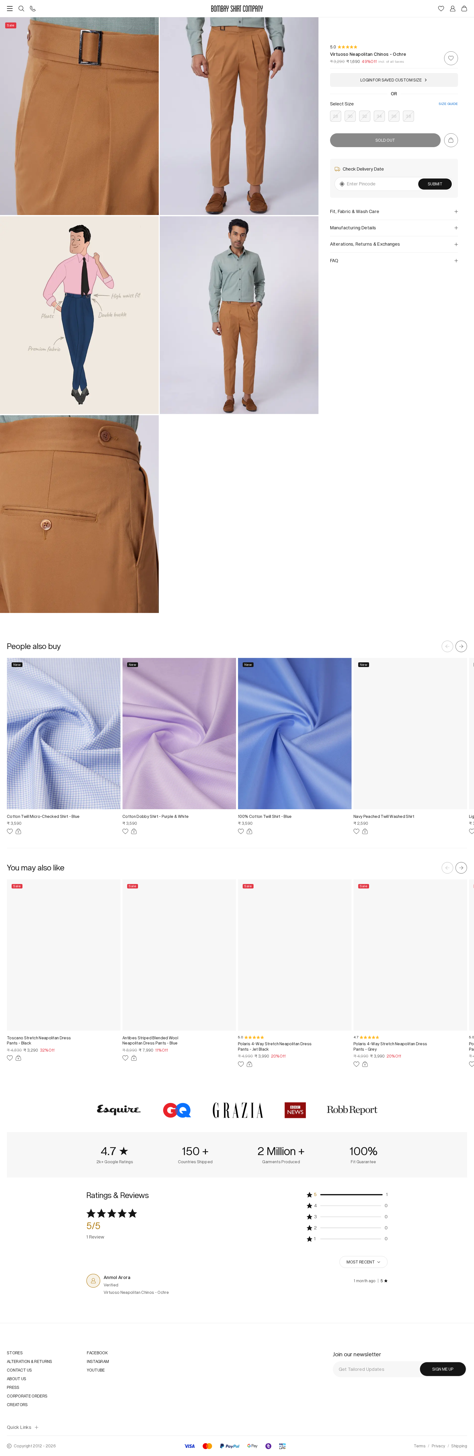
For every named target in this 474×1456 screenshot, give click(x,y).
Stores (15, 1353)
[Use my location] (342, 184)
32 (364, 116)
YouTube (96, 1370)
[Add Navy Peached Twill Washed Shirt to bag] (365, 831)
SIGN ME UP (443, 1369)
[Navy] (254, 1072)
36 (393, 116)
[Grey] (247, 1072)
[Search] (21, 8)
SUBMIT (435, 183)
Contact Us (19, 1370)
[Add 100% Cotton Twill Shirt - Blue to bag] (249, 831)
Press (13, 1387)
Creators (17, 1405)
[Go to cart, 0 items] (451, 140)
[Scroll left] (447, 646)
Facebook (97, 1353)
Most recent (361, 1261)
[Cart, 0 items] (464, 8)
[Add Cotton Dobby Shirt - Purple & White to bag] (134, 831)
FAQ (334, 260)
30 (350, 116)
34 (379, 116)
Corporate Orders (27, 1396)
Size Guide (448, 104)
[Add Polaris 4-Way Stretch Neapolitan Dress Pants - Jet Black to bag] (249, 1064)
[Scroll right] (461, 646)
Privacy (438, 1446)
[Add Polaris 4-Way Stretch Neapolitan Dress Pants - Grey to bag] (365, 1064)
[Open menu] (10, 8)
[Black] (240, 1072)
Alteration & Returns (29, 1361)
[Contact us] (33, 8)
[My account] (452, 8)
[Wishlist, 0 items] (441, 8)
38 (408, 116)
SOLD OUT (385, 140)
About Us (16, 1379)
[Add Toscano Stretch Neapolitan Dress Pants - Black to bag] (18, 1058)
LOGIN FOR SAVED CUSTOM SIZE (391, 80)
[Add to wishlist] (451, 58)
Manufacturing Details (353, 228)
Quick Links (19, 1427)
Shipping (459, 1446)
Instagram (98, 1361)
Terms (420, 1446)
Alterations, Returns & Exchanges (365, 244)
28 (335, 116)
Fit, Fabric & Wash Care (354, 211)
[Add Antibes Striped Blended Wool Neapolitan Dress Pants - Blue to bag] (134, 1058)
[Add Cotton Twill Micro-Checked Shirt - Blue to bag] (18, 831)
